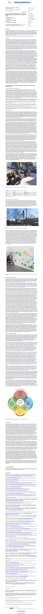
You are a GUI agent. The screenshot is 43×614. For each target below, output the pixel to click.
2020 (33, 304)
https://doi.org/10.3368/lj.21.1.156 (10, 536)
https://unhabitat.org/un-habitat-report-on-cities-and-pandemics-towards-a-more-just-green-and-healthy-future (21, 571)
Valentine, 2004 (24, 380)
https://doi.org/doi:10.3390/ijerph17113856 (29, 542)
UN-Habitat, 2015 (23, 45)
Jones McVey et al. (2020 (31, 358)
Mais (28, 24)
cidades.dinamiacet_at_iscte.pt (21, 613)
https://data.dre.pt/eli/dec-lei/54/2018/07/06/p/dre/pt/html (15, 493)
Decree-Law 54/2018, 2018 (22, 95)
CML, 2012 (28, 63)
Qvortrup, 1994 (21, 380)
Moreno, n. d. (28, 308)
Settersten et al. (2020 (26, 40)
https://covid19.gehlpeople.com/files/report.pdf (15, 502)
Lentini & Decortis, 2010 (13, 348)
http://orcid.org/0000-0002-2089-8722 (11, 20)
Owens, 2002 (31, 362)
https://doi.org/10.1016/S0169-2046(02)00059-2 (11, 562)
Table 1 (23, 149)
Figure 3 (11, 233)
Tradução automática (31, 18)
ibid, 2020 (35, 320)
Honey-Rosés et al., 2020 (20, 40)
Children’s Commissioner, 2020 (17, 357)
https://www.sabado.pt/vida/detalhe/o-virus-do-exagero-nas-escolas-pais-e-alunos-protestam (17, 523)
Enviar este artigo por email (32, 19)
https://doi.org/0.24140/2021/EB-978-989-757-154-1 (31, 556)
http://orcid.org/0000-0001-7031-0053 (11, 22)
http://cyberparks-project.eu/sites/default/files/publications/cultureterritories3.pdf (15, 500)
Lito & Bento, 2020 (27, 367)
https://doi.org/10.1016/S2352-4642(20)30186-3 (24, 534)
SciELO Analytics (31, 10)
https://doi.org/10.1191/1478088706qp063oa (11, 479)
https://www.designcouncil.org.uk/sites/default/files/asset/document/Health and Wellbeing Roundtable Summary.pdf (22, 495)
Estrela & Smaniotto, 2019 (32, 242)
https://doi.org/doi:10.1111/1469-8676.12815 (11, 514)
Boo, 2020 (34, 353)
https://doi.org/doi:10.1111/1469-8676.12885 (12, 525)
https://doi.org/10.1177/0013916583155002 (21, 576)
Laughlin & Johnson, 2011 (26, 345)
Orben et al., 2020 (27, 358)
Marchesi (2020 (22, 371)
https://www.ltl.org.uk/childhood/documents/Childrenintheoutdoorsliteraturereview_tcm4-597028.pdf (17, 532)
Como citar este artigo (31, 16)
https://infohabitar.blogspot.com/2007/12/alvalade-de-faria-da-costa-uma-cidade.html (16, 490)
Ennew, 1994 (10, 352)
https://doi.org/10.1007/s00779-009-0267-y (26, 521)
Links (31, 475)
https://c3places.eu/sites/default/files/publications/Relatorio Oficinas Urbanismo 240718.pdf (19, 475)
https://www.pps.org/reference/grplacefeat (29, 538)
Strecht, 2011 (25, 382)
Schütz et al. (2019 (12, 438)
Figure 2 (27, 203)
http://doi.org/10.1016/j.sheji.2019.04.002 (17, 546)
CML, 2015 (13, 64)
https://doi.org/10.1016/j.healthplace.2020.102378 (12, 506)
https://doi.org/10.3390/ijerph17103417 (10, 581)
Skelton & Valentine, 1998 (33, 343)
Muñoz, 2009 (31, 350)
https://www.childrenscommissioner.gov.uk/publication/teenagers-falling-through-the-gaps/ (16, 488)
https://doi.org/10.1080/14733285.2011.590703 (25, 518)
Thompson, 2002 (18, 348)
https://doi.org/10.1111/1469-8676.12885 (10, 573)
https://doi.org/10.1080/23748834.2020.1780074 (16, 509)
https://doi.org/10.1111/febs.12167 (15, 486)
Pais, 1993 (34, 362)
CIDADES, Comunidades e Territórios (12, 7)
